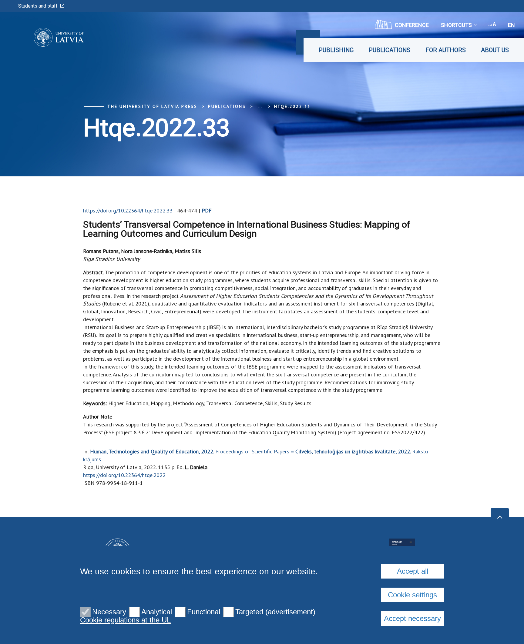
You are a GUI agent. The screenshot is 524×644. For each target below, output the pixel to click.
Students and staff (38, 6)
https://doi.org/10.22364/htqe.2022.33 (128, 210)
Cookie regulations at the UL (125, 620)
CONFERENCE (412, 25)
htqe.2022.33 (292, 106)
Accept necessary (412, 618)
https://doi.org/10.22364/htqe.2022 (124, 475)
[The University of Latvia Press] (49, 37)
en (511, 25)
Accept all (412, 571)
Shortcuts (456, 25)
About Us (495, 50)
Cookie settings (412, 595)
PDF (207, 210)
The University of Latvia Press (152, 106)
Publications (389, 50)
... (260, 106)
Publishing (336, 50)
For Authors (445, 50)
